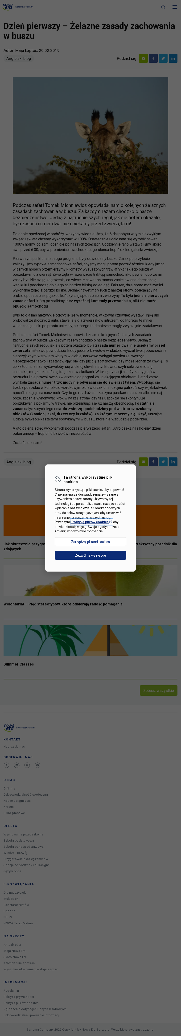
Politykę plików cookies (91, 522)
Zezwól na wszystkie (90, 555)
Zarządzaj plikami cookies (90, 541)
